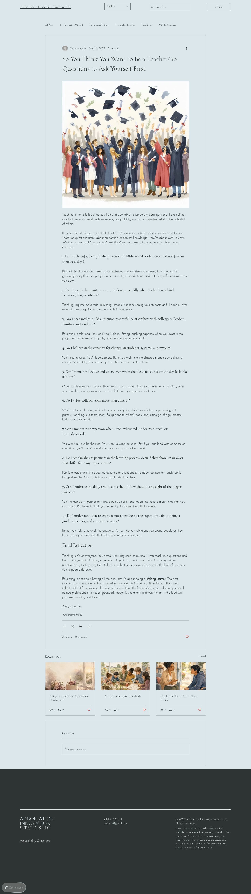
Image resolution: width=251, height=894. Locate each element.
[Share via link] (89, 626)
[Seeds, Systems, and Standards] (125, 676)
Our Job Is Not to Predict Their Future (179, 698)
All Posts (49, 24)
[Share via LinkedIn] (80, 626)
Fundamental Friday (99, 24)
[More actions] (187, 48)
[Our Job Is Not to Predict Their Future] (181, 676)
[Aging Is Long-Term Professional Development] (70, 676)
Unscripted (147, 24)
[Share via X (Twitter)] (72, 626)
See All (202, 656)
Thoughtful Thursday (125, 24)
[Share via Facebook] (64, 626)
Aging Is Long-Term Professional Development (69, 698)
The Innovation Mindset (71, 24)
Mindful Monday (167, 24)
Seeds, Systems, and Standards (123, 696)
